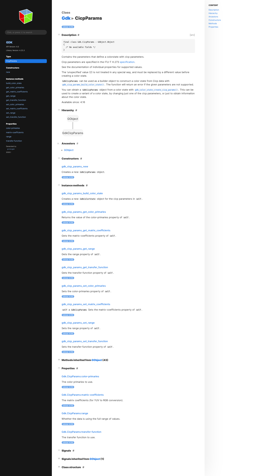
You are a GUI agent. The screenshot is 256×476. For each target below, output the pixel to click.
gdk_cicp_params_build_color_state (82, 193)
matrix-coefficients (15, 132)
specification (127, 61)
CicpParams (11, 61)
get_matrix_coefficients (17, 92)
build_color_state (14, 83)
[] (59, 34)
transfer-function (14, 141)
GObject (68, 150)
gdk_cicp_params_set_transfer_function (85, 341)
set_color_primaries (15, 104)
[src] (192, 34)
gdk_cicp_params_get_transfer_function (85, 267)
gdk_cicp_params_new (75, 166)
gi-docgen (11, 149)
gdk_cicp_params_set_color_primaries (84, 285)
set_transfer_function (16, 117)
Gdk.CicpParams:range (75, 413)
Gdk (9, 42)
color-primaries (13, 128)
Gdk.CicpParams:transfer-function (81, 431)
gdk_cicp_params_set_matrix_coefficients (86, 304)
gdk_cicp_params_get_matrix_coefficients (86, 230)
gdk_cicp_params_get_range (78, 248)
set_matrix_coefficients (17, 108)
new (8, 72)
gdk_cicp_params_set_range (78, 322)
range (8, 136)
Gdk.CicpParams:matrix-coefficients (83, 394)
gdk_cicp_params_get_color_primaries (84, 211)
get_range (11, 96)
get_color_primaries (15, 87)
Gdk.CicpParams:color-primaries (80, 376)
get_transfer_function (16, 100)
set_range (10, 113)
